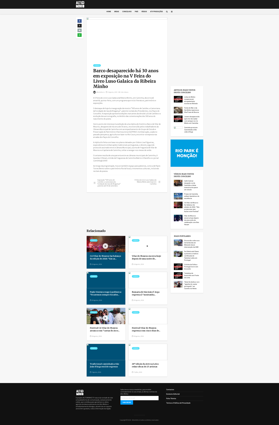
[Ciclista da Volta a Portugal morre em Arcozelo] (178, 266)
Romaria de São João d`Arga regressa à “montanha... (145, 293)
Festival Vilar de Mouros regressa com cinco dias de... (146, 329)
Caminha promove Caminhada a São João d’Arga (190, 130)
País (136, 11)
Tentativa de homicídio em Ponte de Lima (191, 275)
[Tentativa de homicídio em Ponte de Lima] (178, 275)
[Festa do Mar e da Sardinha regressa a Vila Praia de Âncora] (178, 110)
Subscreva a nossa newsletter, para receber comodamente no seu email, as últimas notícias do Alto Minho (138, 392)
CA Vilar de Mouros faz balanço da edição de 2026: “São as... (105, 257)
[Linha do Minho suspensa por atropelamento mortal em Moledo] (178, 99)
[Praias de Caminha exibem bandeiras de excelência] (178, 196)
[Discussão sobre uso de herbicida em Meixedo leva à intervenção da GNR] (178, 243)
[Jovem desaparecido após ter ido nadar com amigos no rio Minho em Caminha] (178, 118)
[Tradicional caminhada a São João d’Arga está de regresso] (106, 352)
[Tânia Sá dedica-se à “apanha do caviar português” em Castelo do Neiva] (178, 284)
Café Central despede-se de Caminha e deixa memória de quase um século (191, 185)
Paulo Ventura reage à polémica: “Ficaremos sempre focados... (106, 293)
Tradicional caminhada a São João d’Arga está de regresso (104, 365)
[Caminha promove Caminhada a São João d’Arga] (178, 129)
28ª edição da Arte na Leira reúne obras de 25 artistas (145, 365)
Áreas (116, 11)
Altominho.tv (100, 92)
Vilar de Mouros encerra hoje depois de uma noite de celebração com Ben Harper (191, 220)
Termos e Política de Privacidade (178, 403)
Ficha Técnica (171, 398)
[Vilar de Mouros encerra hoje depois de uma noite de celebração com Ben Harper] (148, 244)
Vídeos (144, 11)
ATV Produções (156, 11)
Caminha (97, 65)
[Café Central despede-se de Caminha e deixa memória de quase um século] (178, 183)
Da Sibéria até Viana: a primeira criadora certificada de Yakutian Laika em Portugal (191, 256)
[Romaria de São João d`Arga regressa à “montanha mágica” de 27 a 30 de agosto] (148, 280)
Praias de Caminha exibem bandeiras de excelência (191, 196)
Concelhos (127, 11)
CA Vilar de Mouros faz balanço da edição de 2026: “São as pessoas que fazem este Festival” (191, 207)
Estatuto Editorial (173, 394)
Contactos (170, 390)
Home (108, 11)
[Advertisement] (127, 211)
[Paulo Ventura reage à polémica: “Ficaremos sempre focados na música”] (106, 280)
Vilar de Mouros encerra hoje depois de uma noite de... (146, 257)
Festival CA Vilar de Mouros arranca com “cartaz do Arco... (105, 329)
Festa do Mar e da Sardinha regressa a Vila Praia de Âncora (191, 110)
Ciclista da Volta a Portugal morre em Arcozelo (191, 267)
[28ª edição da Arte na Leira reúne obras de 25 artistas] (148, 352)
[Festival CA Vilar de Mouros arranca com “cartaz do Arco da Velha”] (106, 316)
